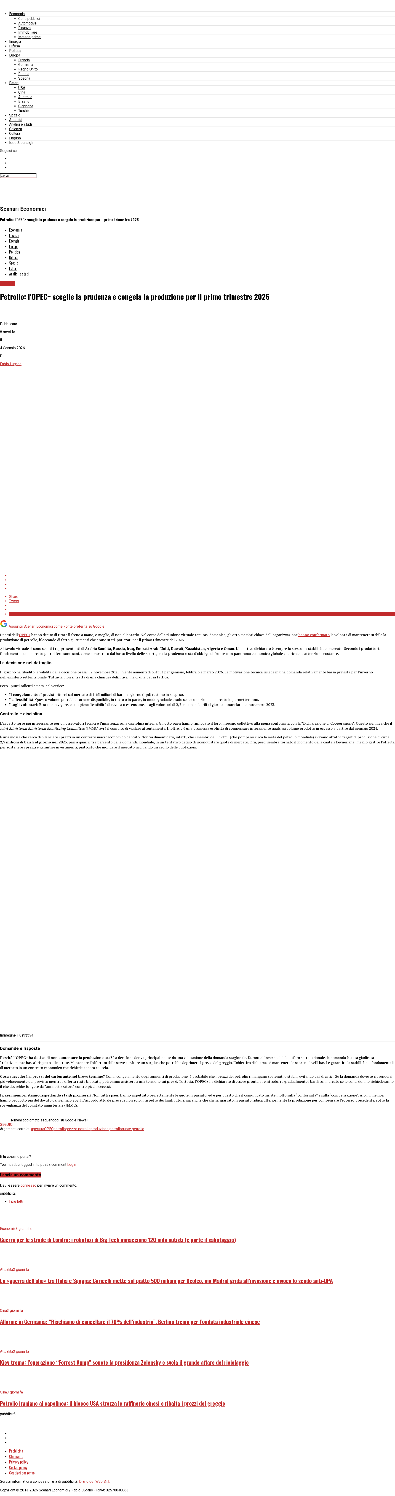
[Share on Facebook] (202, 575)
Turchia (23, 110)
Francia (24, 60)
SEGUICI (6, 1124)
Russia (23, 74)
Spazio (14, 115)
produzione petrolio (106, 1129)
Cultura (14, 133)
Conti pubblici (29, 18)
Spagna (24, 78)
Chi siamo (16, 1456)
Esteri (14, 83)
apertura (37, 1129)
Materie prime (29, 37)
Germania (25, 64)
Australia (25, 97)
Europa (14, 55)
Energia (15, 41)
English (15, 138)
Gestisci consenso (22, 1473)
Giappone (25, 106)
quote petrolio (133, 1129)
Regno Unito (28, 69)
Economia (17, 14)
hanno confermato (314, 634)
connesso (28, 1185)
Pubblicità (16, 1451)
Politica (15, 51)
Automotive (27, 23)
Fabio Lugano (10, 364)
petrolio (59, 1129)
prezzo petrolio (78, 1129)
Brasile (23, 101)
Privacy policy (18, 1462)
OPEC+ (24, 634)
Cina (21, 92)
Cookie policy (18, 1467)
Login (71, 1164)
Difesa (14, 46)
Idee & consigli (21, 142)
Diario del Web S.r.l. (94, 1481)
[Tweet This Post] (202, 580)
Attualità (15, 120)
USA (21, 88)
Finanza (24, 28)
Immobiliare (27, 32)
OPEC (48, 1129)
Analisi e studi (20, 124)
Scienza (15, 129)
